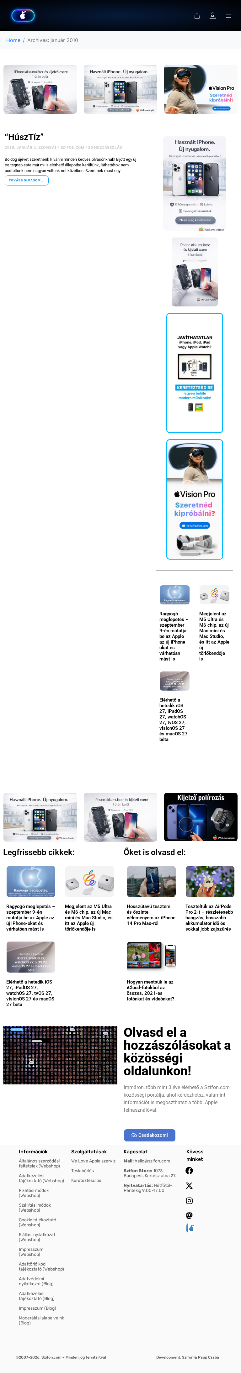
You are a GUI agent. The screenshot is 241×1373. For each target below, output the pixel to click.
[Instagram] (189, 1200)
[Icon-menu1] (228, 15)
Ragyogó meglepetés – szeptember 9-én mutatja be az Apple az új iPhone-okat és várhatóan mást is (174, 636)
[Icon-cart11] (197, 15)
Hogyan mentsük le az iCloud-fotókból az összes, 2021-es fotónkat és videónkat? (150, 990)
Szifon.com (73, 147)
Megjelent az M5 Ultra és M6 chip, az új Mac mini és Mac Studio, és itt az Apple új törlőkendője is (214, 636)
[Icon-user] (212, 15)
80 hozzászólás (105, 147)
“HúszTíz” (24, 137)
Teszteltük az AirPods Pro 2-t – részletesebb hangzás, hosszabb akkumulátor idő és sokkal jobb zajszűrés (209, 918)
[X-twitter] (189, 1185)
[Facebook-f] (189, 1170)
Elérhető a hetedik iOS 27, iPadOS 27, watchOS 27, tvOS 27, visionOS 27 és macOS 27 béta (173, 719)
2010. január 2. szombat (31, 147)
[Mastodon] (189, 1215)
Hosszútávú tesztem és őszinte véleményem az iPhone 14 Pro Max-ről (151, 915)
